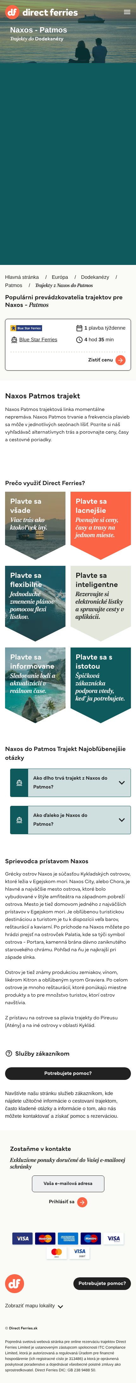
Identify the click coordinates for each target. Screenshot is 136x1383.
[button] (70, 783)
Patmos (13, 285)
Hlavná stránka (22, 277)
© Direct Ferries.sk (21, 1328)
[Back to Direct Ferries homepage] (41, 12)
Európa (60, 277)
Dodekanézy (95, 277)
